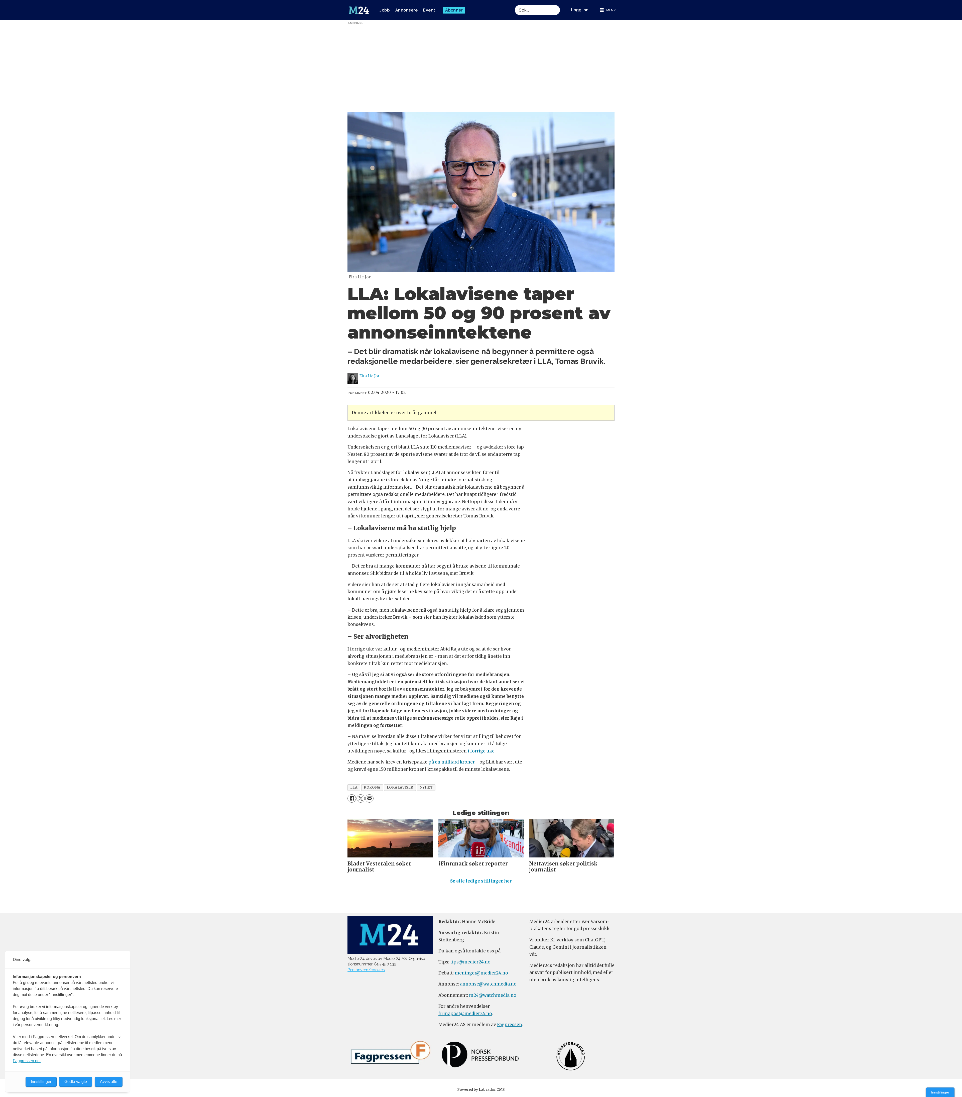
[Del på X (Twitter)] (360, 798)
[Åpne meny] (607, 10)
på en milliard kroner (451, 762)
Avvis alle (108, 1081)
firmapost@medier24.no (465, 1013)
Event (429, 10)
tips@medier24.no (470, 962)
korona (372, 787)
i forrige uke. (482, 751)
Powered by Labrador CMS (481, 1089)
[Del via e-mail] (369, 798)
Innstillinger (940, 1092)
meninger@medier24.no (481, 973)
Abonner (454, 10)
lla (354, 787)
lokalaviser (400, 787)
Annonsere (406, 10)
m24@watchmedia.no (492, 995)
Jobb (385, 10)
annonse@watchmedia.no (488, 984)
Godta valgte (75, 1081)
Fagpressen (509, 1024)
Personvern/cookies (366, 969)
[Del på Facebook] (351, 798)
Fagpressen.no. (27, 1061)
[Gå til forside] (359, 10)
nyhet (426, 787)
